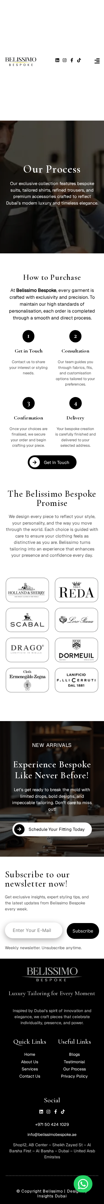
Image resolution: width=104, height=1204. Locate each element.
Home (29, 1054)
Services (30, 1069)
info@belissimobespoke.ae (52, 1134)
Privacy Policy (74, 1076)
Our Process (74, 1069)
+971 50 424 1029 (52, 1124)
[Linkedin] (57, 60)
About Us (29, 1061)
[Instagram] (64, 60)
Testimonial (74, 1061)
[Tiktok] (79, 60)
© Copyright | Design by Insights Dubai (52, 1193)
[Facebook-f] (72, 60)
